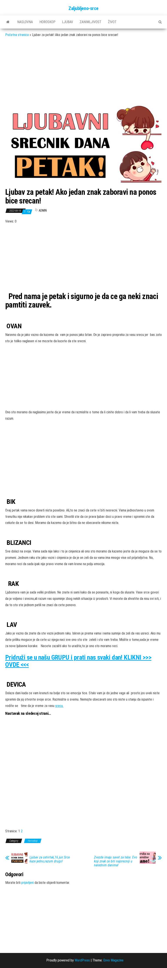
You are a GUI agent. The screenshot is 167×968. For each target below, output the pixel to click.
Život (112, 22)
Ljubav (67, 22)
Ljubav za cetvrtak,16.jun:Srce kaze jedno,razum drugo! (50, 859)
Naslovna (25, 22)
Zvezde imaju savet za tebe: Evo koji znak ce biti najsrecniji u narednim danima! (115, 861)
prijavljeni (27, 883)
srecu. (59, 706)
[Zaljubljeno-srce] (8, 22)
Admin (43, 210)
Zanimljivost (90, 22)
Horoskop (47, 22)
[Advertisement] (83, 72)
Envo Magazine (113, 960)
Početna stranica (17, 35)
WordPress (82, 960)
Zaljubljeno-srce (83, 8)
